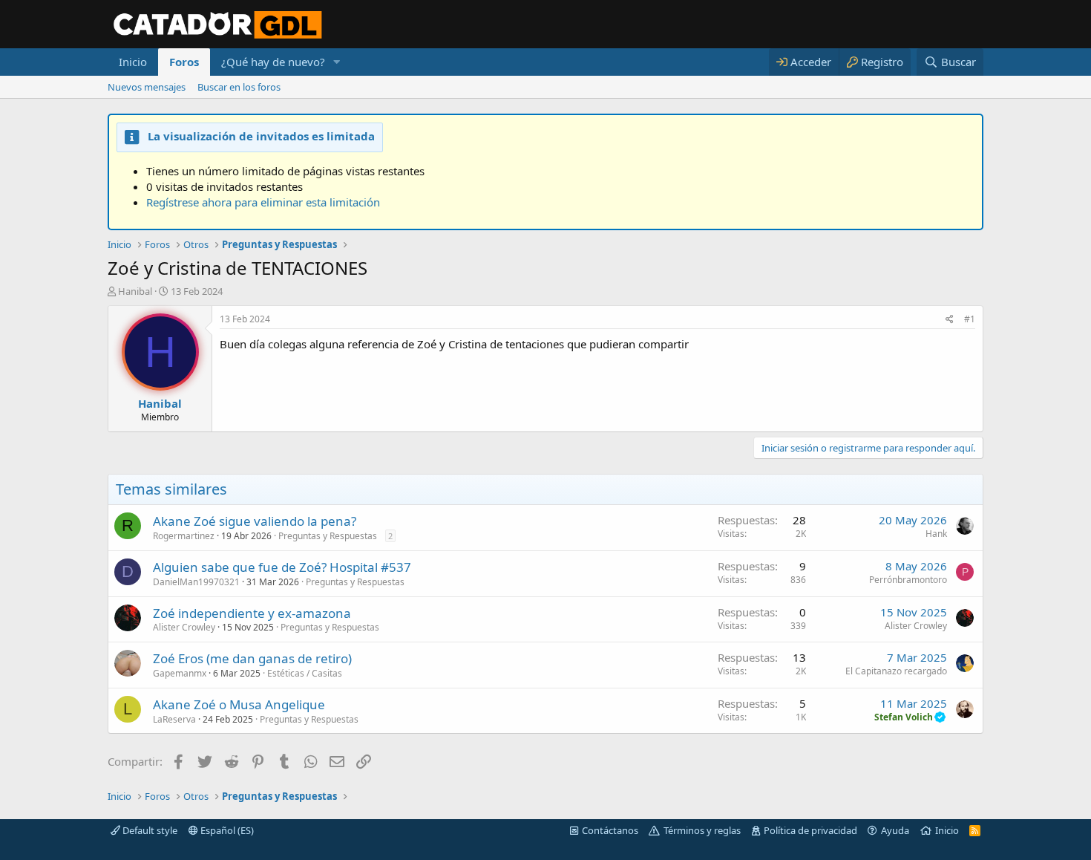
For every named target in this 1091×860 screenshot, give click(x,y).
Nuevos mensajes (147, 87)
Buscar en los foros (239, 87)
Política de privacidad (810, 830)
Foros (184, 61)
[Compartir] (949, 319)
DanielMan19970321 (196, 582)
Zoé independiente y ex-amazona (252, 613)
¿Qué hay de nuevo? (273, 61)
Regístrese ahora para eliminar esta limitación (263, 202)
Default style (148, 830)
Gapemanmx (179, 673)
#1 (969, 319)
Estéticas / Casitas (304, 673)
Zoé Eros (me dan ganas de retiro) (252, 658)
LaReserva (174, 719)
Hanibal (135, 291)
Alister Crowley (184, 627)
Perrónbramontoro (908, 579)
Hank (936, 533)
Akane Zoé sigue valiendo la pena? (254, 521)
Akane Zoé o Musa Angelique (239, 704)
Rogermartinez (183, 536)
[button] (337, 62)
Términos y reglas (702, 830)
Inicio (133, 61)
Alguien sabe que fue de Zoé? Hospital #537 (282, 567)
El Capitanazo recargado (896, 671)
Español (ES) (226, 830)
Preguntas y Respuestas (327, 536)
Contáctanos (610, 830)
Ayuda (895, 830)
